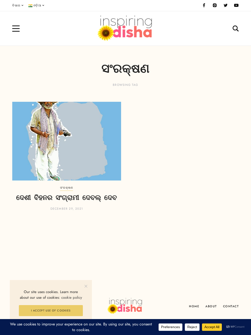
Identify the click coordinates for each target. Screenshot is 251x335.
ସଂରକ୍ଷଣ (66, 187)
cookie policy (71, 297)
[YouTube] (236, 5)
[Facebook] (204, 5)
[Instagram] (215, 5)
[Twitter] (225, 5)
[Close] (86, 286)
